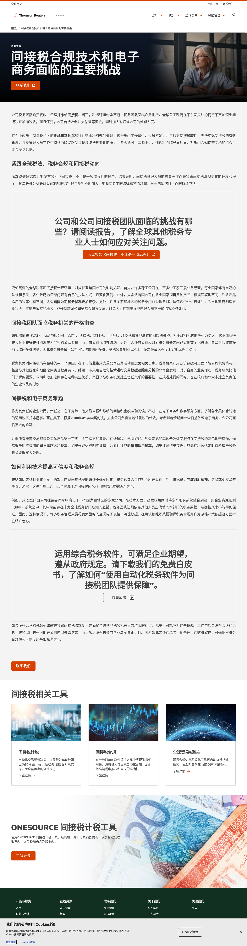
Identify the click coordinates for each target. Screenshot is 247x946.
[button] (158, 15)
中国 (14, 28)
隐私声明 (11, 942)
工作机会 (153, 914)
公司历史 (153, 908)
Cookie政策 (28, 942)
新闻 (62, 914)
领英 (194, 908)
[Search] (234, 14)
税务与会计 (22, 914)
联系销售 (109, 908)
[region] (123, 932)
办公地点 (109, 914)
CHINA (60, 15)
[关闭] (241, 932)
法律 (18, 908)
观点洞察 (65, 908)
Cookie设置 (190, 932)
